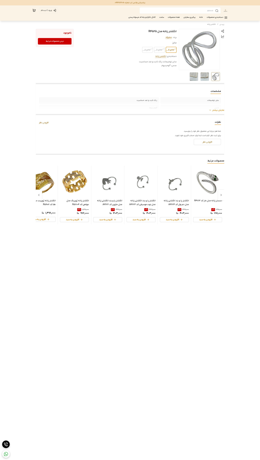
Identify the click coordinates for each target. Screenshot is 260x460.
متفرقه (169, 37)
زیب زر (222, 24)
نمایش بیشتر (218, 110)
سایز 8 (147, 49)
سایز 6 (159, 49)
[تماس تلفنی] (6, 444)
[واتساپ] (6, 454)
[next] (39, 195)
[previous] (221, 195)
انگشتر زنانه (211, 24)
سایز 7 (171, 49)
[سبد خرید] (34, 10)
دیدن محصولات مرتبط (55, 41)
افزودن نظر (44, 122)
